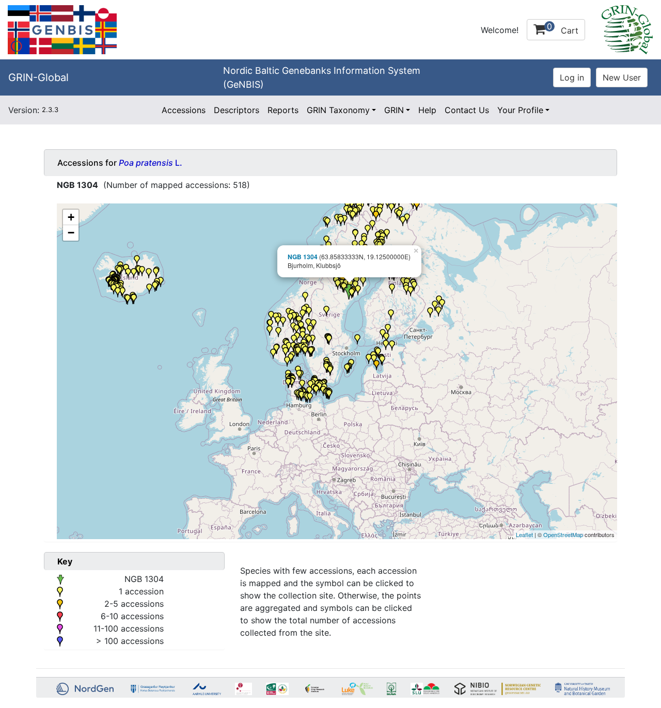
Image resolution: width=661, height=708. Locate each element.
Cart (562, 28)
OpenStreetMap (563, 534)
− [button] (71, 232)
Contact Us (467, 110)
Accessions (184, 110)
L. (150, 163)
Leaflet (524, 534)
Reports (282, 110)
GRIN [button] (394, 110)
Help (427, 110)
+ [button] (71, 217)
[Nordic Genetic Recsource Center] (62, 29)
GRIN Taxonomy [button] (338, 110)
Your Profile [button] (520, 110)
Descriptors (236, 110)
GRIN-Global (38, 77)
